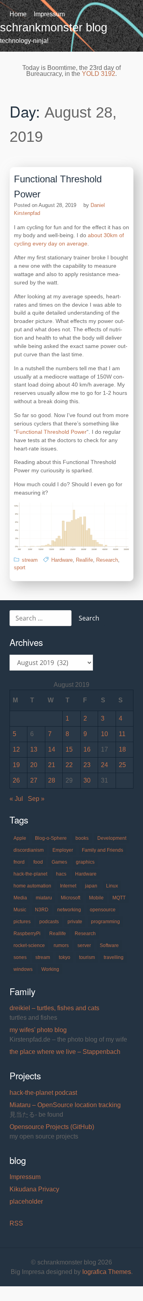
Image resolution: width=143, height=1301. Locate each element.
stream (30, 560)
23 (87, 765)
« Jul (16, 798)
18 (122, 749)
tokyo (64, 957)
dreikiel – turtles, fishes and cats (54, 1008)
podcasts (49, 921)
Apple (20, 838)
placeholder (26, 1201)
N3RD (41, 909)
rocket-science (29, 945)
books (82, 838)
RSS (16, 1223)
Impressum (49, 14)
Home (18, 14)
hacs (61, 874)
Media (20, 898)
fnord (19, 862)
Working (50, 969)
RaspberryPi (27, 933)
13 (33, 749)
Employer (62, 850)
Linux (112, 886)
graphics (85, 862)
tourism (87, 957)
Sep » (36, 798)
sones (20, 957)
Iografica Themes (106, 1271)
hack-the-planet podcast (43, 1092)
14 (51, 749)
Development (111, 838)
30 (87, 780)
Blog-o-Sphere (51, 838)
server (84, 945)
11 (122, 734)
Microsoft (70, 898)
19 (16, 765)
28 (51, 780)
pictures (22, 921)
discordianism (29, 850)
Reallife (84, 560)
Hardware (62, 560)
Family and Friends (102, 850)
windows (23, 969)
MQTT (119, 898)
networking (69, 909)
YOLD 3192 (98, 73)
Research (107, 560)
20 (33, 765)
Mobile (96, 898)
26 (16, 780)
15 (69, 749)
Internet (68, 886)
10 (104, 734)
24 (104, 765)
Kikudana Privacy (34, 1189)
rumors (61, 945)
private (75, 921)
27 (33, 780)
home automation (32, 886)
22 (69, 765)
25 (122, 765)
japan (91, 886)
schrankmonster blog (53, 27)
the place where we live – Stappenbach (65, 1051)
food (38, 862)
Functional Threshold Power (51, 432)
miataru (44, 898)
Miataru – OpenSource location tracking (65, 1105)
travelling (114, 957)
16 (87, 749)
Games (59, 862)
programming (105, 921)
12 (16, 749)
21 (51, 765)
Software (109, 945)
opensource (103, 909)
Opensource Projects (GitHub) (52, 1126)
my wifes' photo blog (38, 1029)
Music (20, 909)
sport (19, 567)
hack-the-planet (30, 874)
